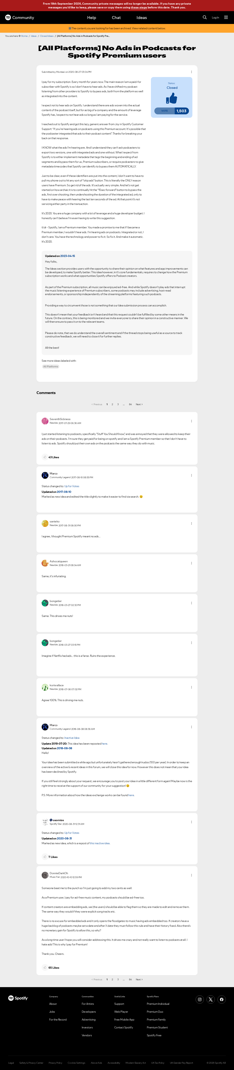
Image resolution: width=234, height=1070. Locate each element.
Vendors (87, 1035)
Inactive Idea (71, 738)
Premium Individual (158, 1004)
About (53, 1004)
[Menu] (226, 17)
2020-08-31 (64, 838)
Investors (87, 1027)
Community (23, 17)
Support (119, 1004)
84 (130, 404)
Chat (116, 17)
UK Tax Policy (157, 1062)
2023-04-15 (67, 256)
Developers (89, 1012)
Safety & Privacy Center (31, 1062)
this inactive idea (100, 843)
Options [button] (191, 71)
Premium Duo (155, 1012)
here (104, 743)
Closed (172, 87)
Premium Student (157, 1027)
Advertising (89, 1019)
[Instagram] (200, 999)
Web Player (121, 1012)
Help (91, 17)
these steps (139, 7)
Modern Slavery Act (136, 1062)
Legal (11, 1062)
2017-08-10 (64, 492)
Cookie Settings (76, 1062)
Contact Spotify (123, 1027)
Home (24, 36)
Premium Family (156, 1019)
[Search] (205, 17)
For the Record (58, 1019)
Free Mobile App (124, 1019)
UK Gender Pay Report (181, 1062)
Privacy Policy (55, 1062)
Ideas (142, 17)
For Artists (88, 1004)
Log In (215, 17)
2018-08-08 (64, 748)
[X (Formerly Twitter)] (211, 999)
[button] (164, 110)
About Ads (96, 1062)
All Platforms (50, 366)
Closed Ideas (46, 36)
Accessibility (114, 1062)
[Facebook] (222, 999)
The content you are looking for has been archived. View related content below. (118, 28)
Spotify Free (154, 1035)
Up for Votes (71, 486)
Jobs (52, 1012)
